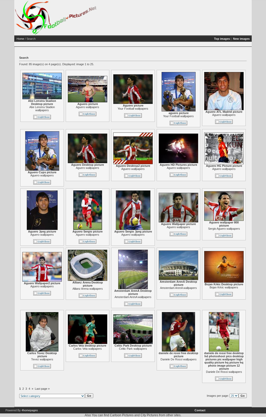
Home (20, 38)
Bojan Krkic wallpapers (224, 287)
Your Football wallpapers (133, 108)
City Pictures (149, 415)
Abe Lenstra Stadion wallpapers (42, 108)
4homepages (30, 410)
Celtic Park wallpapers (133, 348)
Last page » (42, 388)
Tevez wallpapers (42, 359)
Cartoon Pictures (122, 415)
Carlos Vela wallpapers (87, 348)
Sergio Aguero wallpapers (224, 228)
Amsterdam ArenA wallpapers (133, 297)
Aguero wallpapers (87, 107)
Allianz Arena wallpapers (87, 288)
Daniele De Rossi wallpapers (179, 359)
